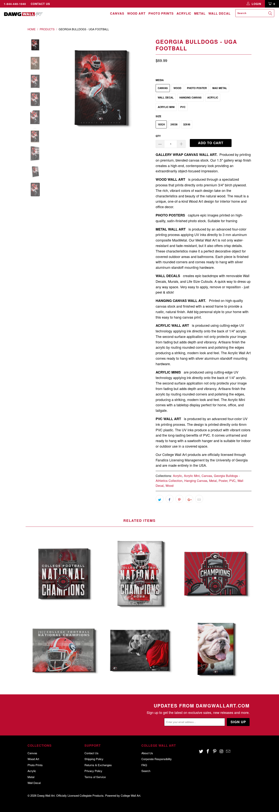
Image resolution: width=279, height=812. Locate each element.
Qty (158, 136)
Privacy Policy (93, 771)
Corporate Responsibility (156, 759)
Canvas (117, 13)
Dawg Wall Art (46, 795)
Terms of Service (95, 777)
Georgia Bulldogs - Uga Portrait (215, 650)
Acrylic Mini (166, 107)
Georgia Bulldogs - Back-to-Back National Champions (64, 573)
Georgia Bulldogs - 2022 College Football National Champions (64, 650)
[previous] (54, 89)
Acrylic (184, 13)
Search (145, 771)
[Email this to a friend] (199, 499)
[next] (146, 89)
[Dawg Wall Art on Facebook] (208, 751)
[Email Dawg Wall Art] (228, 751)
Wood (177, 88)
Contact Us (40, 4)
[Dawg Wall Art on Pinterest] (215, 751)
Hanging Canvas (190, 97)
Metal (200, 13)
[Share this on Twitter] (160, 499)
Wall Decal (219, 13)
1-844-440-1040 (15, 4)
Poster (223, 480)
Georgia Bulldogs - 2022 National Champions (139, 573)
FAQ (144, 765)
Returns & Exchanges (98, 765)
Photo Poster (197, 88)
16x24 (161, 124)
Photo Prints (161, 13)
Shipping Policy (93, 759)
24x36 (173, 124)
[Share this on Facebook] (169, 499)
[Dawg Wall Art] (24, 14)
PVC (182, 107)
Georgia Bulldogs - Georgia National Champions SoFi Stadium (215, 573)
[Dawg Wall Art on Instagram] (221, 751)
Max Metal (219, 88)
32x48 (186, 124)
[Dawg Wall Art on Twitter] (201, 751)
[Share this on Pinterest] (179, 499)
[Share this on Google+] (189, 499)
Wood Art (136, 13)
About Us (147, 753)
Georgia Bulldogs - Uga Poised (139, 650)
